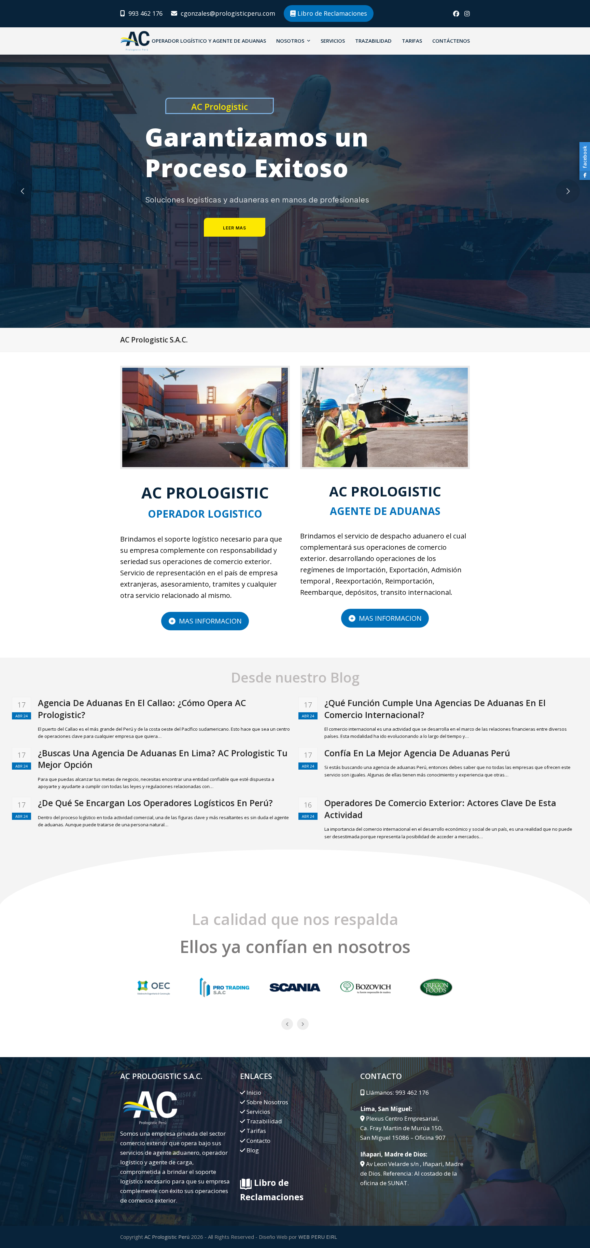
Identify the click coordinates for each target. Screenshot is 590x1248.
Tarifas (256, 1131)
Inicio (254, 1092)
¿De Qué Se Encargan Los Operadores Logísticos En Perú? (155, 803)
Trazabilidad (264, 1121)
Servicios (258, 1112)
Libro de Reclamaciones (331, 13)
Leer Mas (234, 227)
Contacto (258, 1141)
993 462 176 (145, 13)
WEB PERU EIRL (317, 1236)
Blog (253, 1150)
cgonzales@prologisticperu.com (228, 13)
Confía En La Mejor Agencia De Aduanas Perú (417, 753)
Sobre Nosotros (267, 1102)
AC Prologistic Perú (166, 1236)
